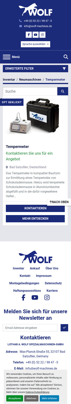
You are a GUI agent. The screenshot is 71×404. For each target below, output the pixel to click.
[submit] (62, 91)
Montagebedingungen (24, 283)
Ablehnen (31, 398)
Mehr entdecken (35, 218)
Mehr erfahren (49, 398)
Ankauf (35, 268)
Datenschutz (53, 283)
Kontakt (25, 276)
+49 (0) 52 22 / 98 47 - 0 (37, 20)
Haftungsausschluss (27, 290)
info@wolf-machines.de (37, 26)
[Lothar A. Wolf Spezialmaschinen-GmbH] (35, 257)
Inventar (18, 268)
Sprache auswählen (33, 44)
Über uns (52, 268)
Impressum (43, 276)
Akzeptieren (14, 398)
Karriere (52, 290)
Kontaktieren (35, 208)
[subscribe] (64, 327)
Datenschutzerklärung (37, 392)
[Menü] (6, 57)
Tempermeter (17, 146)
